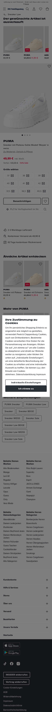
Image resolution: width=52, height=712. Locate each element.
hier (39, 368)
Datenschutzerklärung (25, 375)
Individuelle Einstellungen (26, 382)
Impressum (41, 375)
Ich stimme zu (26, 389)
